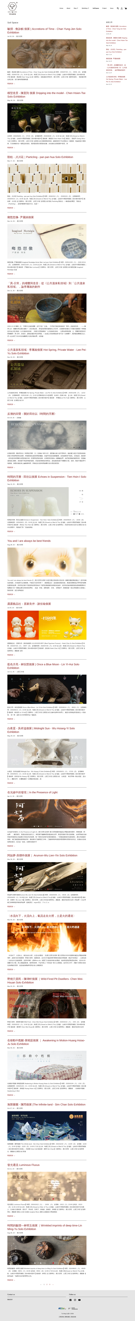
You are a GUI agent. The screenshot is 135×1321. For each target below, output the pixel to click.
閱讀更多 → (11, 83)
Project (104, 8)
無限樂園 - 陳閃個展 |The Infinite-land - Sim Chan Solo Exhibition (46, 1104)
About (68, 8)
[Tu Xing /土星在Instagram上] (75, 1301)
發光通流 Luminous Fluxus (23, 1165)
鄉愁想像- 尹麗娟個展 (20, 217)
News (111, 8)
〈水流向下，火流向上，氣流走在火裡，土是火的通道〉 (41, 915)
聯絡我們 (9, 1299)
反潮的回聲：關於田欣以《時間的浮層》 (32, 413)
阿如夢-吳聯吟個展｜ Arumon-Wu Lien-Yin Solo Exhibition (42, 855)
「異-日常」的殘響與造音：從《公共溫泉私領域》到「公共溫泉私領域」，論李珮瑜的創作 (116, 67)
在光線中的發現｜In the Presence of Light (32, 792)
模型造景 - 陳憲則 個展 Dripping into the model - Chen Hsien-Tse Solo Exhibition (117, 40)
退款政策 (73, 1317)
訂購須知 (61, 1317)
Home (61, 8)
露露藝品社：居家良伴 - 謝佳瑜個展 (29, 603)
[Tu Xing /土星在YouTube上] (79, 1301)
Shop (75, 8)
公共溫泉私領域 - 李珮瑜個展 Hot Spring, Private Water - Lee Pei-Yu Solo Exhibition (116, 79)
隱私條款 (67, 1317)
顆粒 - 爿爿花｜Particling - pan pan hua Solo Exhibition (40, 157)
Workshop (85, 8)
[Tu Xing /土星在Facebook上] (70, 1301)
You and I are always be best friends (29, 540)
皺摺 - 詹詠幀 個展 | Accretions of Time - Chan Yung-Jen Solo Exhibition (116, 28)
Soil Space (96, 8)
